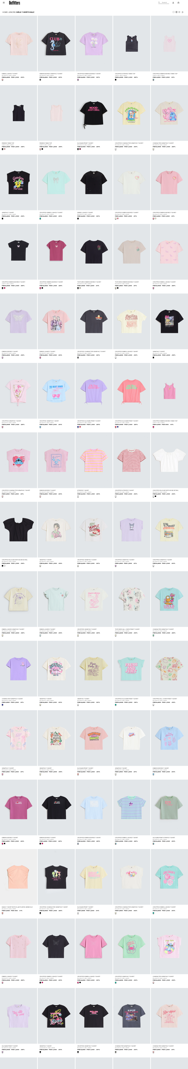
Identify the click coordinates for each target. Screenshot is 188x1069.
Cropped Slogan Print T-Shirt (89, 421)
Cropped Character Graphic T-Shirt (129, 143)
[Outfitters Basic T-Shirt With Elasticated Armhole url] (18, 877)
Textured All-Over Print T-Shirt (127, 629)
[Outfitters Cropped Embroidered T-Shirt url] (94, 43)
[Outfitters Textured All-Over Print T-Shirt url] (131, 599)
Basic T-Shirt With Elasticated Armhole (17, 907)
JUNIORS (11, 12)
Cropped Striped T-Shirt (124, 490)
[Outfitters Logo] (14, 2)
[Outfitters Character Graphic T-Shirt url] (169, 113)
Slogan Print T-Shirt (85, 143)
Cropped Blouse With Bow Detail (166, 490)
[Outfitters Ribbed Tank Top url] (18, 113)
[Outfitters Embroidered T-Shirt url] (18, 321)
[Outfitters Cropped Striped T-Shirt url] (131, 460)
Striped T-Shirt (83, 490)
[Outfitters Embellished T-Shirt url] (18, 43)
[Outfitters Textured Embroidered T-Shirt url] (94, 252)
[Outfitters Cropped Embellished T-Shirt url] (56, 182)
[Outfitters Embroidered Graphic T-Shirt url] (56, 43)
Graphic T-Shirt (8, 212)
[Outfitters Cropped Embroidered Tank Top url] (169, 43)
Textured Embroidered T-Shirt (89, 282)
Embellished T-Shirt (10, 73)
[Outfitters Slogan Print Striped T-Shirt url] (169, 807)
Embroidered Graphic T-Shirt (51, 73)
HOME (5, 12)
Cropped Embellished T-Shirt (51, 212)
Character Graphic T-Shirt (163, 143)
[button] (4, 3)
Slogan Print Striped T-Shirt (164, 837)
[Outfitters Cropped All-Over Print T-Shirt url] (169, 668)
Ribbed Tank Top (8, 143)
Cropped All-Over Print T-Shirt (165, 698)
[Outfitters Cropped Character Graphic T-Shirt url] (131, 113)
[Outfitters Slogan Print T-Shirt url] (94, 113)
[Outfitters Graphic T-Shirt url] (18, 182)
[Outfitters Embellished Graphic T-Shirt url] (18, 599)
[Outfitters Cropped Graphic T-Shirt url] (18, 391)
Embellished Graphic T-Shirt (13, 629)
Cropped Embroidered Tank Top (165, 73)
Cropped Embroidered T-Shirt (89, 73)
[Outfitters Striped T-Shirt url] (94, 460)
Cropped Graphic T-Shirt (11, 421)
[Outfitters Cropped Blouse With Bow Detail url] (169, 460)
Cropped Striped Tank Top (125, 73)
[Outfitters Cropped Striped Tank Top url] (131, 43)
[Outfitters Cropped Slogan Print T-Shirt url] (94, 391)
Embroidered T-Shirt (10, 351)
